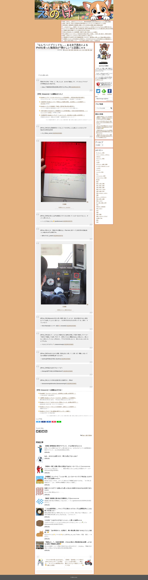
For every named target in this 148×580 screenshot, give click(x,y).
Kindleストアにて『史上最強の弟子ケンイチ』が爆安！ (55, 411)
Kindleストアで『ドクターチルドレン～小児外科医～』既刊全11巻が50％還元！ (63, 97)
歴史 (97, 204)
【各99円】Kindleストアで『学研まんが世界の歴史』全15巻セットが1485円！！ (63, 102)
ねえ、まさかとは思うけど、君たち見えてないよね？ (61, 456)
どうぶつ (98, 170)
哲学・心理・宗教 (100, 183)
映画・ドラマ (99, 200)
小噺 (86, 435)
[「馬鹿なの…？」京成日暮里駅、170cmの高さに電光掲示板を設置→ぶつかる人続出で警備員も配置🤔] (40, 545)
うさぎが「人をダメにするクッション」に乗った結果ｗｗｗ (63, 520)
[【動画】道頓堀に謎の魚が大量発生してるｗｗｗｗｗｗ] (40, 501)
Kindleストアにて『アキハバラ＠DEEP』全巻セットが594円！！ (58, 406)
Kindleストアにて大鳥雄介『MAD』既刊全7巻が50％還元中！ (58, 106)
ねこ (97, 174)
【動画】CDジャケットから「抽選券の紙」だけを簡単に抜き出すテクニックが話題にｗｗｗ (104, 136)
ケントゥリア (43, 112)
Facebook (109, 94)
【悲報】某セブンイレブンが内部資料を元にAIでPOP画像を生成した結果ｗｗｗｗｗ (104, 131)
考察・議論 (89, 50)
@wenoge (104, 61)
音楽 (97, 222)
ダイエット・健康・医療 (101, 164)
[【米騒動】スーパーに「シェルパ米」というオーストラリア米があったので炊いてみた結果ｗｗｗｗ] (40, 480)
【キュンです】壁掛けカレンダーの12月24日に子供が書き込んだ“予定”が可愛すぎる (104, 127)
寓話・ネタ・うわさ (80, 50)
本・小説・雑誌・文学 (101, 202)
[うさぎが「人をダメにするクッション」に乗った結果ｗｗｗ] (40, 523)
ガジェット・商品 (100, 158)
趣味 (97, 220)
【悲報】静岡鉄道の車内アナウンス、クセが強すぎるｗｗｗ (63, 446)
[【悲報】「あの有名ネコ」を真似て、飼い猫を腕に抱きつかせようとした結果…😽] (40, 533)
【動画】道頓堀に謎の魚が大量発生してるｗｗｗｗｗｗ (61, 498)
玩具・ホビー (99, 208)
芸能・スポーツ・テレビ (101, 216)
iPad (83, 435)
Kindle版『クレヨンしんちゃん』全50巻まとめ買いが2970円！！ (58, 393)
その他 (97, 162)
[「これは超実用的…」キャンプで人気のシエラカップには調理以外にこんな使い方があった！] (40, 512)
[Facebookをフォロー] (40, 431)
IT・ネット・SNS (100, 152)
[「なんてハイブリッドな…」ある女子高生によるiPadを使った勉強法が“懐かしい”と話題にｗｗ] (48, 422)
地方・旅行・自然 (100, 185)
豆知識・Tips (99, 218)
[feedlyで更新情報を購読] (43, 431)
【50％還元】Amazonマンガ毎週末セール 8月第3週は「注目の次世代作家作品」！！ (64, 110)
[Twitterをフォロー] (37, 431)
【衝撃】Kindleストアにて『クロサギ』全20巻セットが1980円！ (58, 398)
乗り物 (97, 179)
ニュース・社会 (99, 172)
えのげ (75, 577)
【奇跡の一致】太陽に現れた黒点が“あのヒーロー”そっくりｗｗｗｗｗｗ (67, 466)
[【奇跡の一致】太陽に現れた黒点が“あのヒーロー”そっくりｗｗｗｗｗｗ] (40, 469)
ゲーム (97, 160)
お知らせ (98, 156)
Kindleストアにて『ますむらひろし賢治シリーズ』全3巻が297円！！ (59, 402)
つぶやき (66, 50)
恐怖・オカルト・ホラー (101, 193)
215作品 (49, 112)
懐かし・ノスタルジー (101, 197)
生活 (97, 210)
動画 (97, 181)
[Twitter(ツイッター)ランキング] (104, 85)
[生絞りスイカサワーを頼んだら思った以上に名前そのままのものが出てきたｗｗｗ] (40, 491)
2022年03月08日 (57, 133)
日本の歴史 (43, 103)
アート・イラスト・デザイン (102, 154)
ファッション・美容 (100, 175)
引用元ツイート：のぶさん (64, 207)
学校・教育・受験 (72, 50)
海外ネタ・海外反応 (100, 206)
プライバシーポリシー (109, 100)
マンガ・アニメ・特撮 (101, 177)
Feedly (103, 94)
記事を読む (47, 452)
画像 (86, 50)
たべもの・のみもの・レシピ (102, 166)
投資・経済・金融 (100, 199)
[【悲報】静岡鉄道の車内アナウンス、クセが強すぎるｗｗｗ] (40, 449)
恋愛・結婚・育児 (100, 191)
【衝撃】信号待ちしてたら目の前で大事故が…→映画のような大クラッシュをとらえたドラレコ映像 (104, 118)
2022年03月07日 (75, 87)
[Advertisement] (48, 31)
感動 (97, 195)
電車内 (90, 435)
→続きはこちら (99, 79)
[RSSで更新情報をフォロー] (46, 431)
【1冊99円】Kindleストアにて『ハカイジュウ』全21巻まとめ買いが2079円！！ (63, 115)
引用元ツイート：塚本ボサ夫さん (64, 309)
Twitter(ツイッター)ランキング (104, 86)
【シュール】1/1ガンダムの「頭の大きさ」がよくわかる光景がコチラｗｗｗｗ (104, 122)
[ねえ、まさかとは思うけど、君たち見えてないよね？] (40, 459)
